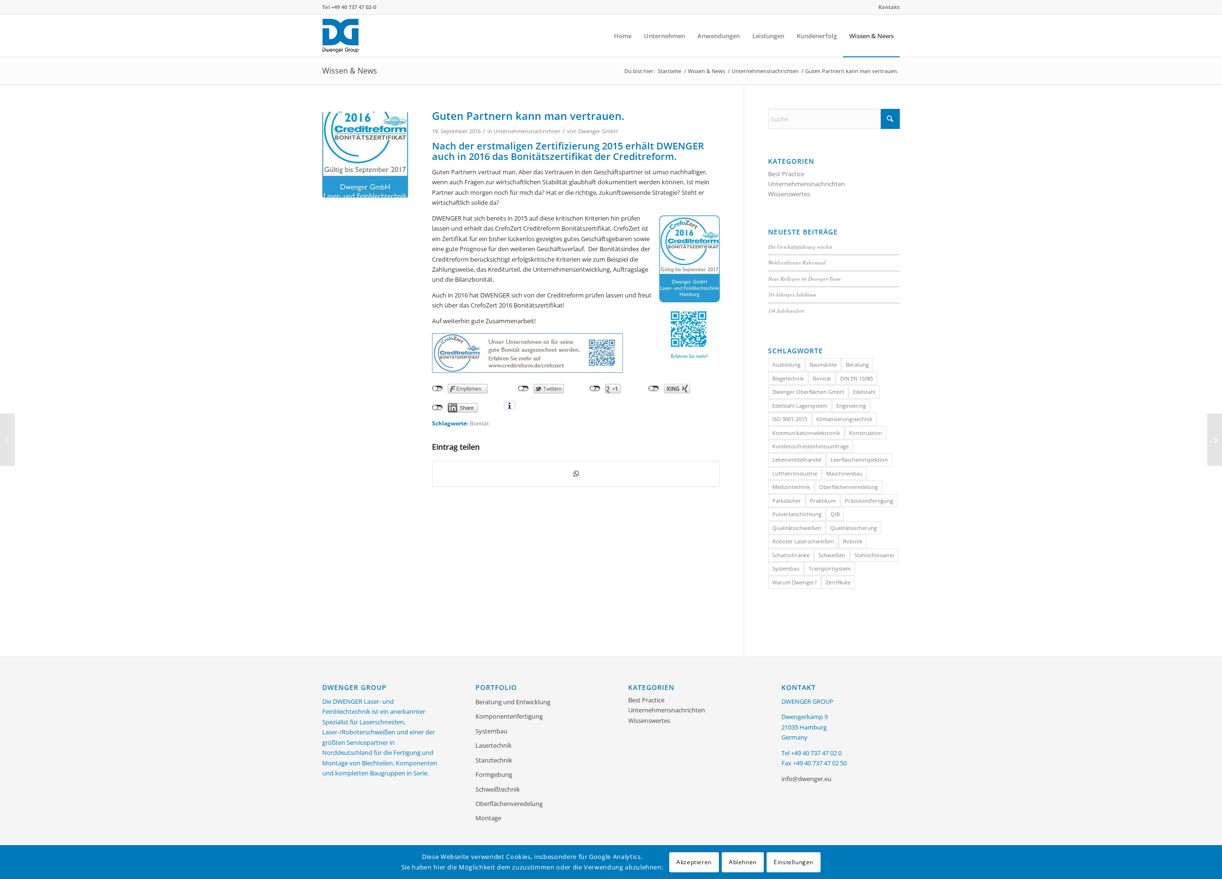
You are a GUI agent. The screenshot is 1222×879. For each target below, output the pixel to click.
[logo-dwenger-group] (368, 36)
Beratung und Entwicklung (512, 702)
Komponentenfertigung (509, 716)
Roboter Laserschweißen (803, 541)
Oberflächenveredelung (848, 486)
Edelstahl (864, 391)
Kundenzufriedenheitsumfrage (810, 446)
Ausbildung (786, 364)
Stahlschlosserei (874, 555)
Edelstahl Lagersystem (799, 405)
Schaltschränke (791, 555)
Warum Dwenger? (794, 582)
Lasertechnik (493, 745)
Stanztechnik (493, 760)
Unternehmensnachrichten (527, 131)
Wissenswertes (789, 194)
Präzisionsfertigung (869, 500)
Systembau (786, 568)
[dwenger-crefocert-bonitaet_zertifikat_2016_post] (365, 155)
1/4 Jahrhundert (786, 310)
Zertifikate (838, 582)
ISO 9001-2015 (789, 419)
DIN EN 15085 (856, 378)
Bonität (479, 423)
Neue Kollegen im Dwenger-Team (804, 278)
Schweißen (832, 555)
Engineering (851, 405)
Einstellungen (793, 862)
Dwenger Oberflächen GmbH (808, 391)
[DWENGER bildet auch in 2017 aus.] (1214, 439)
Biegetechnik (788, 378)
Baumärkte (823, 364)
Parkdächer (786, 500)
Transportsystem (830, 568)
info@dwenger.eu (806, 778)
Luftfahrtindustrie (794, 473)
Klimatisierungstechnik (844, 419)
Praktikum (823, 500)
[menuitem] (887, 7)
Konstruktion (865, 432)
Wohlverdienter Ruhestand (797, 262)
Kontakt (889, 7)
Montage (488, 818)
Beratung (857, 364)
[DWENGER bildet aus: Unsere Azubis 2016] (7, 439)
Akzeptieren (694, 862)
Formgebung (493, 774)
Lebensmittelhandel (797, 459)
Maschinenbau (844, 473)
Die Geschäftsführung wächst (800, 246)
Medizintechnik (791, 486)
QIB (835, 514)
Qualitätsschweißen (796, 527)
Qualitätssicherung (853, 527)
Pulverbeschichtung (797, 514)
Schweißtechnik (497, 789)
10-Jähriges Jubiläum (792, 294)
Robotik (853, 541)
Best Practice (786, 173)
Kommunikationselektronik (806, 432)
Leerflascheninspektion (859, 459)
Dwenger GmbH (598, 131)
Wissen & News (349, 70)
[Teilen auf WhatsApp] (575, 473)
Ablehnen (743, 862)
